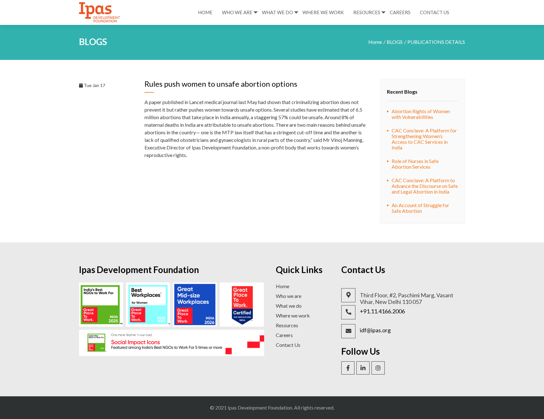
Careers (400, 12)
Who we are (288, 296)
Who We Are (237, 12)
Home (205, 12)
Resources (366, 12)
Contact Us (434, 12)
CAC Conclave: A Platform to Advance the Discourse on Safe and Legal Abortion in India (425, 186)
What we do (289, 306)
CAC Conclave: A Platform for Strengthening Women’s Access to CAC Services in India (424, 138)
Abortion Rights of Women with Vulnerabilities (421, 114)
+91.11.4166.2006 (382, 311)
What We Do (277, 12)
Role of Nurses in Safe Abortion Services (415, 164)
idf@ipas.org (375, 330)
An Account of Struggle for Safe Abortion (420, 208)
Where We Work (323, 12)
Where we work (293, 315)
